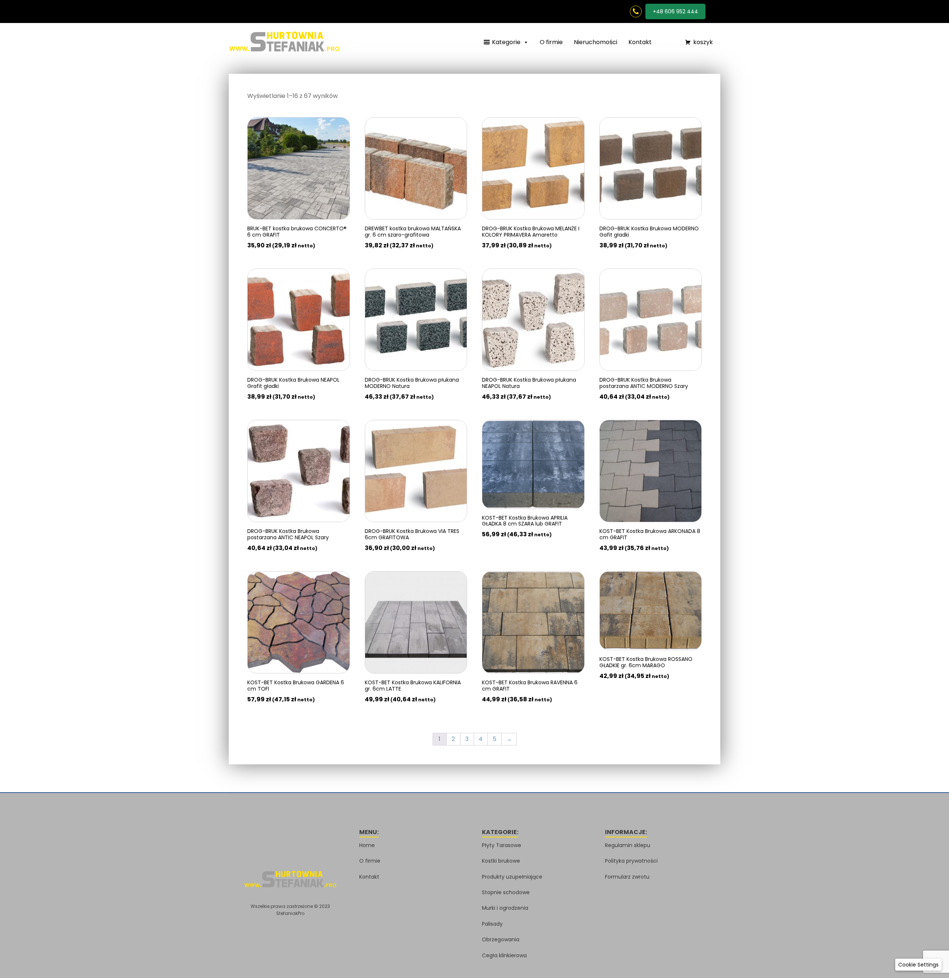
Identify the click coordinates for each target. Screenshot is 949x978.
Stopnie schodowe (506, 892)
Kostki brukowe (501, 861)
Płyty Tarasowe (501, 845)
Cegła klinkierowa (504, 955)
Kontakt (640, 42)
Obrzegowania (500, 939)
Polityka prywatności (631, 861)
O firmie (551, 42)
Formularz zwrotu (627, 876)
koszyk (703, 42)
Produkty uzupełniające (512, 876)
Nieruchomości (595, 42)
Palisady (492, 924)
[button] (664, 42)
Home (367, 845)
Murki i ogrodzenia (505, 908)
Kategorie (506, 42)
